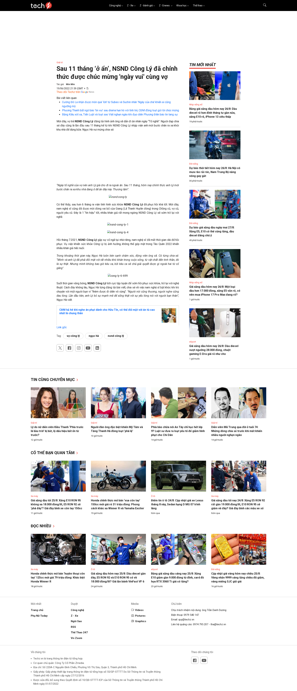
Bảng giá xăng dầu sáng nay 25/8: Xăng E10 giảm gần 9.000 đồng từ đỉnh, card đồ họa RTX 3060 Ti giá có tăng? (177, 577)
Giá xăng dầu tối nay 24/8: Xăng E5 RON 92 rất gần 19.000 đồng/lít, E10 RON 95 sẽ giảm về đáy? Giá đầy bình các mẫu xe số (238, 504)
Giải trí (60, 62)
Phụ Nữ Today (39, 615)
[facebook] (69, 347)
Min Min (70, 84)
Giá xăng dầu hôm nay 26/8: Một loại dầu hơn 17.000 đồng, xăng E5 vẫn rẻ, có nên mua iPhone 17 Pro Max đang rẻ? (214, 290)
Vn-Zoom (76, 638)
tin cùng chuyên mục (53, 379)
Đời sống (193, 163)
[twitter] (60, 347)
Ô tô (153, 496)
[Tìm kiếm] (262, 5)
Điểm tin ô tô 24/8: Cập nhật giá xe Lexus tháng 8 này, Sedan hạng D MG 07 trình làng (177, 504)
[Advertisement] (118, 159)
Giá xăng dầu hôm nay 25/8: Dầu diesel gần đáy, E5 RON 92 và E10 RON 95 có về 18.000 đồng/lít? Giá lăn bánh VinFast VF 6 (118, 577)
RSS (73, 626)
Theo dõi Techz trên (68, 92)
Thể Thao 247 (79, 632)
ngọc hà (94, 336)
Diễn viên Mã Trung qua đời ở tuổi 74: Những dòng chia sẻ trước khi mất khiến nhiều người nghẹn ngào (236, 431)
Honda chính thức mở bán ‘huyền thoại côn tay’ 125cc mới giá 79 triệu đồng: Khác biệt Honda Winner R (58, 577)
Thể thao (197, 5)
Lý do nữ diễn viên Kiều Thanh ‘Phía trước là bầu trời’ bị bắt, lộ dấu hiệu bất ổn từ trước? (57, 431)
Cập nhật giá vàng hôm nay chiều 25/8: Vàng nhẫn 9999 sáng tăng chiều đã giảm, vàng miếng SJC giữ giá (237, 577)
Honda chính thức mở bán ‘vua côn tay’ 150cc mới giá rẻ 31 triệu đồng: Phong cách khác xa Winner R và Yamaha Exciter (117, 504)
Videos (139, 610)
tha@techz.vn (218, 624)
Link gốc (62, 327)
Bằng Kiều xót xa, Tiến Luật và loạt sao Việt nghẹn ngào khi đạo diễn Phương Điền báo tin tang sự (120, 114)
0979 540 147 (191, 614)
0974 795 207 (200, 624)
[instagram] (78, 347)
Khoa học (181, 5)
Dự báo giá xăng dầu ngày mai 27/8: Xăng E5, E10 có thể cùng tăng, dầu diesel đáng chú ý (211, 231)
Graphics (140, 621)
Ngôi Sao (76, 621)
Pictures (140, 615)
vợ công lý (73, 336)
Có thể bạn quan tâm (53, 453)
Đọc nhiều (41, 526)
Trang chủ (37, 610)
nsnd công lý (116, 336)
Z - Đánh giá (146, 5)
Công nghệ (115, 5)
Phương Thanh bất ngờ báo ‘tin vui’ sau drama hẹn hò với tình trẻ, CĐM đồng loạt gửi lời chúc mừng (120, 110)
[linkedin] (97, 347)
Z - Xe (130, 5)
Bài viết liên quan (67, 98)
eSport (192, 341)
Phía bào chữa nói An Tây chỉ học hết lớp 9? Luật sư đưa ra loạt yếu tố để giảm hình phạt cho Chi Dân (178, 431)
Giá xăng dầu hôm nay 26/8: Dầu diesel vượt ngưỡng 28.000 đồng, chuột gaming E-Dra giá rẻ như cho (213, 350)
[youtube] (88, 347)
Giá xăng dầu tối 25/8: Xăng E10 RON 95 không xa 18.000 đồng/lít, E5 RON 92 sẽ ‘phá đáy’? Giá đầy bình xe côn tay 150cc (56, 504)
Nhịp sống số (195, 104)
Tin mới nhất (202, 64)
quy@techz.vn (186, 619)
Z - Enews (164, 5)
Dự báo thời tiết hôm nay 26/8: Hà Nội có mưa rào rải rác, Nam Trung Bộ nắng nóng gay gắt (214, 172)
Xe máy (34, 496)
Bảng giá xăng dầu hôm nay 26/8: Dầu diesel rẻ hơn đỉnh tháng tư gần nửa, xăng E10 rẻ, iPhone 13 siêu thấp (213, 112)
